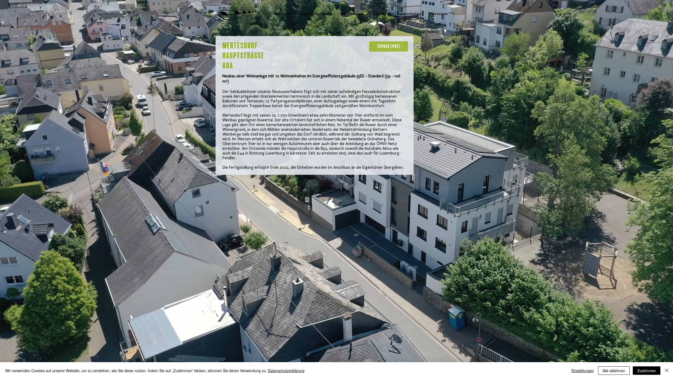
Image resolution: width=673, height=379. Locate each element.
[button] (316, 13)
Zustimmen (646, 370)
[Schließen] (667, 370)
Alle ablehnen (614, 370)
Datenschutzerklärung (286, 370)
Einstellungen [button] (583, 370)
